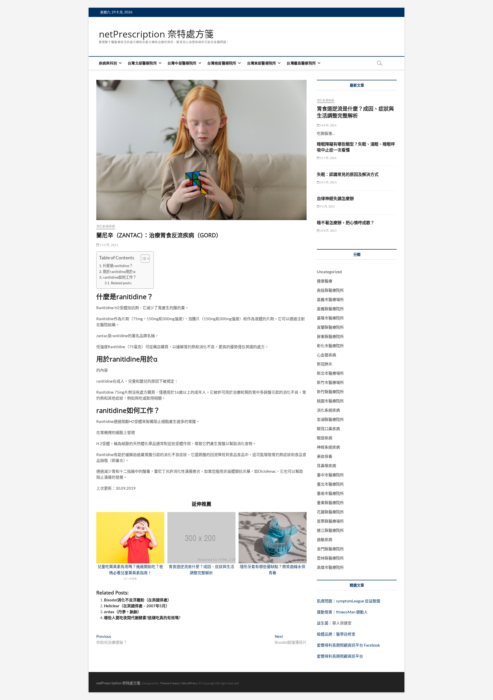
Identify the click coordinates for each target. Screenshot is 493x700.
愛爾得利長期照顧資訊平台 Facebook (348, 645)
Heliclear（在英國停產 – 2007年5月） (136, 605)
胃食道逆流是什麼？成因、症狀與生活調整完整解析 (355, 112)
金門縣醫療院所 (330, 548)
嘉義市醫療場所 (330, 299)
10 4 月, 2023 (327, 230)
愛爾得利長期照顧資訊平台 (340, 656)
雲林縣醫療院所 (330, 558)
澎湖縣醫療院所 (330, 419)
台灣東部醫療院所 (261, 63)
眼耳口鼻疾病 (328, 428)
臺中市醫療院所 (330, 474)
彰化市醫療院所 (330, 345)
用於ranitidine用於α (119, 271)
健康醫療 (324, 281)
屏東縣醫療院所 (330, 336)
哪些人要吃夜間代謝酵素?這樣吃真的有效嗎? (142, 617)
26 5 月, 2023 (327, 182)
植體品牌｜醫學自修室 (336, 634)
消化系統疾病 (105, 226)
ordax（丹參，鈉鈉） (122, 611)
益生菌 (322, 623)
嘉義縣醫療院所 (330, 308)
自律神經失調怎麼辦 (335, 198)
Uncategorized (329, 271)
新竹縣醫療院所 (330, 391)
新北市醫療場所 (330, 373)
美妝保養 (324, 456)
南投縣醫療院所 (330, 290)
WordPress (189, 683)
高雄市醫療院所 (330, 567)
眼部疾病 (324, 438)
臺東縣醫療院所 (330, 502)
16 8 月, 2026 (327, 125)
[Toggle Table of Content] (142, 258)
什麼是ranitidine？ (118, 265)
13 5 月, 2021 (108, 245)
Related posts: (121, 283)
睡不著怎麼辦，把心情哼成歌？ (345, 222)
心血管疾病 (326, 355)
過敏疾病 (324, 539)
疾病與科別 (108, 63)
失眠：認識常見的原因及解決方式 (347, 174)
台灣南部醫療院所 (221, 63)
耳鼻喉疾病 (326, 465)
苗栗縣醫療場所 (330, 521)
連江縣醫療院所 (330, 530)
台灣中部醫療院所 (182, 63)
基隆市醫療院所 (330, 318)
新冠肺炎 (324, 364)
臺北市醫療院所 (330, 484)
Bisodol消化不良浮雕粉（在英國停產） (137, 600)
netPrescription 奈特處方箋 (156, 34)
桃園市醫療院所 (330, 401)
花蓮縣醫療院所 (330, 511)
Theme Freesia (169, 683)
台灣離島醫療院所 (301, 63)
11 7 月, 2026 (327, 157)
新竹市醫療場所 (330, 382)
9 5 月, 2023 (327, 206)
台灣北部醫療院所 (142, 63)
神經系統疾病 (328, 447)
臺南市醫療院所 (330, 493)
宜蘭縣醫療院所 (330, 327)
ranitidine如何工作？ (119, 277)
